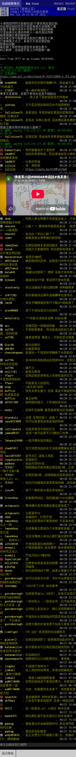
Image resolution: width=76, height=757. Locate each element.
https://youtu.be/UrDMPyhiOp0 (46, 169)
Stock (32, 3)
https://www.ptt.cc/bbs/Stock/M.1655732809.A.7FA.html (37, 78)
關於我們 (70, 3)
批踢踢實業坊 (11, 3)
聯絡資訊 (59, 3)
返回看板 (8, 753)
